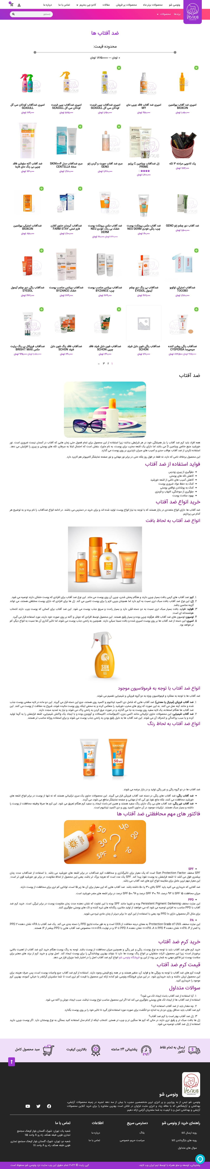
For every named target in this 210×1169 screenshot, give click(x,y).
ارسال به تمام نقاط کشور (172, 1050)
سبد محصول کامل (27, 1049)
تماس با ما (64, 5)
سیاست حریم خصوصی (132, 1140)
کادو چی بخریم (88, 5)
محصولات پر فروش (126, 5)
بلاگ (142, 1133)
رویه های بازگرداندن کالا (184, 1140)
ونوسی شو (174, 5)
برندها (177, 14)
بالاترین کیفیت (76, 1049)
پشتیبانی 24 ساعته (124, 1049)
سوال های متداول (187, 1148)
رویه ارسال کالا (189, 1133)
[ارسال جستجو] (13, 14)
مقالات (106, 5)
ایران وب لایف (146, 1165)
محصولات (165, 14)
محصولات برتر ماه (152, 5)
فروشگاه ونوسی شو (129, 957)
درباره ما (47, 5)
